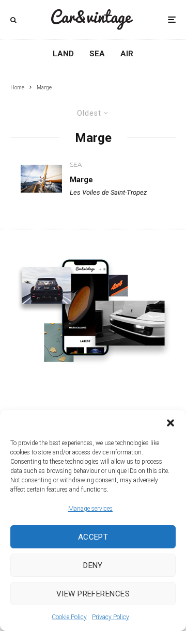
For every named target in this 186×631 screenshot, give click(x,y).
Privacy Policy (110, 617)
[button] (170, 423)
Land (63, 53)
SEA (76, 164)
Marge (81, 179)
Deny (93, 565)
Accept (93, 537)
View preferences (93, 593)
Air (126, 53)
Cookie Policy (69, 617)
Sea (97, 53)
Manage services (90, 508)
